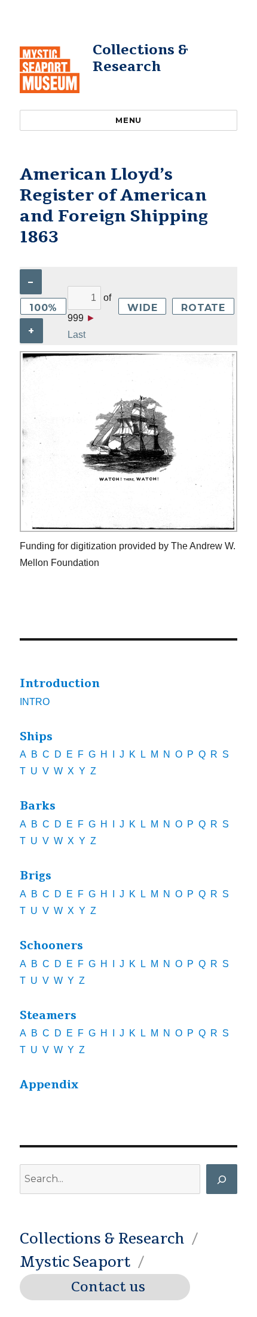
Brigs (35, 876)
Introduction (60, 683)
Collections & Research (140, 58)
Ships (36, 736)
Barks (38, 806)
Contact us (108, 1287)
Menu (128, 120)
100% (43, 307)
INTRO (35, 702)
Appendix (49, 1085)
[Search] (221, 1179)
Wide (142, 307)
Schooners (51, 945)
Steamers (48, 1015)
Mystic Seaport (75, 1262)
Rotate (203, 307)
